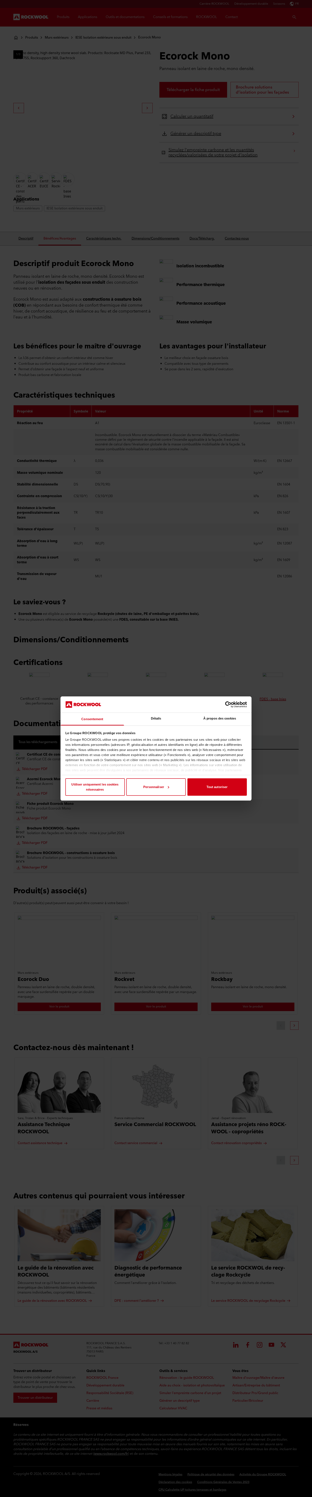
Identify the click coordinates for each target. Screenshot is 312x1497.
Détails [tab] (156, 718)
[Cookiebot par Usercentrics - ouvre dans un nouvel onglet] (228, 704)
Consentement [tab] (92, 719)
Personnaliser (153, 787)
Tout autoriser (217, 787)
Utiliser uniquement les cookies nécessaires (94, 787)
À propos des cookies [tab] (219, 718)
